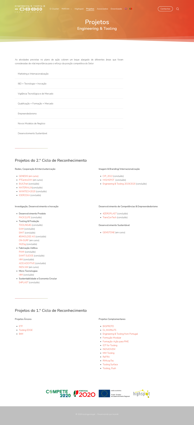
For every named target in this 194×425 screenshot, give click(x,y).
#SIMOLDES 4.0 (27, 236)
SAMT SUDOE (26, 255)
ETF (21, 326)
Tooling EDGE (26, 330)
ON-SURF (24, 240)
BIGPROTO (108, 326)
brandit (115, 414)
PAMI (21, 251)
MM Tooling (108, 353)
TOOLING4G (25, 225)
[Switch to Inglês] (126, 9)
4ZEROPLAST (110, 213)
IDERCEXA (24, 195)
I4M (21, 259)
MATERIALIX (25, 187)
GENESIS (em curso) (29, 176)
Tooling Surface (110, 364)
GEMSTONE (109, 232)
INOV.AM (23, 267)
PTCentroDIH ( (26, 180)
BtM (21, 333)
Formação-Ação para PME (116, 341)
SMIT (21, 232)
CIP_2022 (108, 176)
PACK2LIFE (24, 217)
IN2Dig (22, 244)
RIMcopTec (108, 360)
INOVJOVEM (109, 349)
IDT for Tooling (110, 345)
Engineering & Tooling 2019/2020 (119, 183)
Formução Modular (112, 337)
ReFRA (106, 356)
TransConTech (109, 217)
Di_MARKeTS (109, 330)
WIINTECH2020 (27, 191)
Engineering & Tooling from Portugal (120, 333)
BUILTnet (24, 183)
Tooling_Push (109, 368)
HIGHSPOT (109, 180)
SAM (21, 228)
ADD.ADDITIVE (27, 263)
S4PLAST (23, 282)
